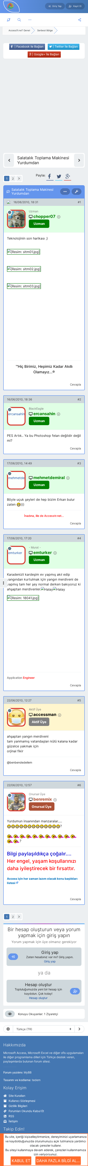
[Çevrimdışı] (9, 212)
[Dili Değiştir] (79, 1029)
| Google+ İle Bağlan (45, 54)
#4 (79, 538)
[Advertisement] (44, 106)
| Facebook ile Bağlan (28, 46)
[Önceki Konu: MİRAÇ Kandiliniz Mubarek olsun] (9, 160)
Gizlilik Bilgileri (18, 1106)
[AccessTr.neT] (11, 6)
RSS (11, 1116)
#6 (79, 785)
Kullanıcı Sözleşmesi (22, 1100)
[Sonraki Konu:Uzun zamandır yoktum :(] (79, 160)
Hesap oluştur (38, 998)
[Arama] (19, 20)
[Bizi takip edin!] (79, 20)
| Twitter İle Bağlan (65, 46)
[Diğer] (30, 20)
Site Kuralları (17, 1095)
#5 (79, 700)
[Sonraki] (19, 178)
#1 (79, 202)
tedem (36, 1080)
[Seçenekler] (65, 191)
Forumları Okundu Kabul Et (26, 1111)
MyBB (28, 1072)
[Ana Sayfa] (8, 20)
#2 (79, 399)
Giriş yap (50, 961)
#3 (79, 463)
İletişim (13, 1121)
